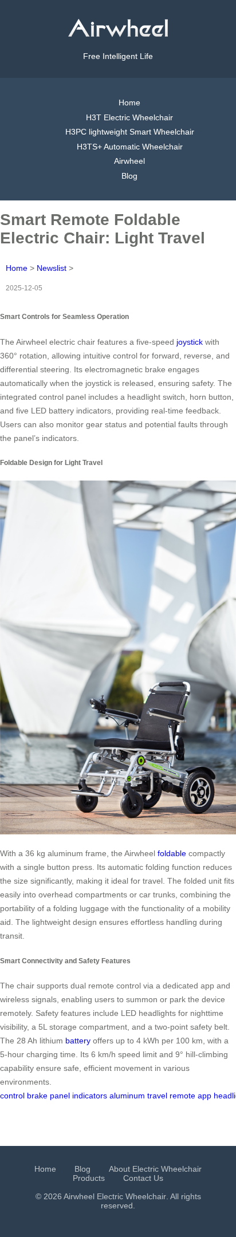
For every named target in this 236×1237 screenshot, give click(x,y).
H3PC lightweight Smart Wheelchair (129, 131)
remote (182, 1095)
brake (37, 1095)
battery (78, 1040)
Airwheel (129, 161)
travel (157, 1095)
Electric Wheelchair (131, 1196)
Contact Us (143, 1178)
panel (60, 1095)
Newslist (51, 268)
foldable (172, 853)
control (12, 1095)
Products (89, 1178)
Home (129, 102)
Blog (129, 175)
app (204, 1095)
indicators (89, 1095)
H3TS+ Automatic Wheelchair (130, 146)
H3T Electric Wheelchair (129, 117)
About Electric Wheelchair (155, 1168)
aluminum (127, 1095)
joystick (189, 341)
